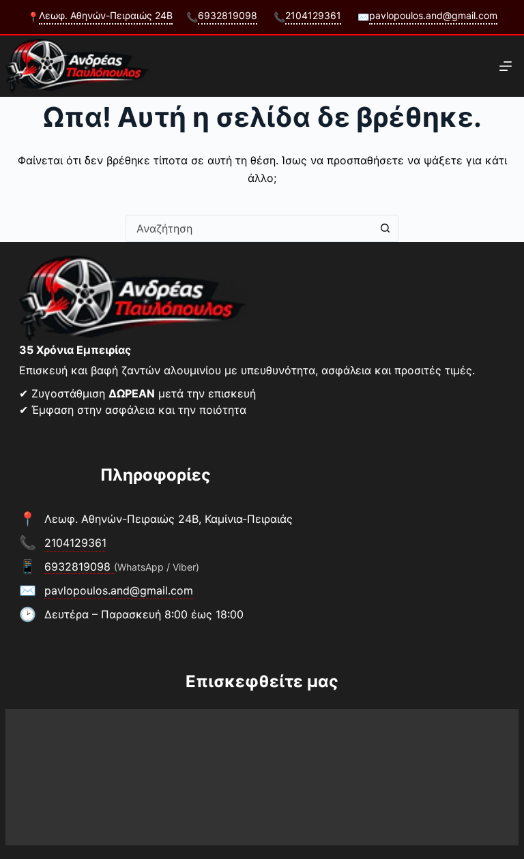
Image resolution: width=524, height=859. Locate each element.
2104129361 (75, 542)
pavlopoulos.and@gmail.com (118, 590)
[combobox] (249, 228)
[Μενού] (505, 66)
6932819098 (79, 566)
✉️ (427, 16)
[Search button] (385, 228)
